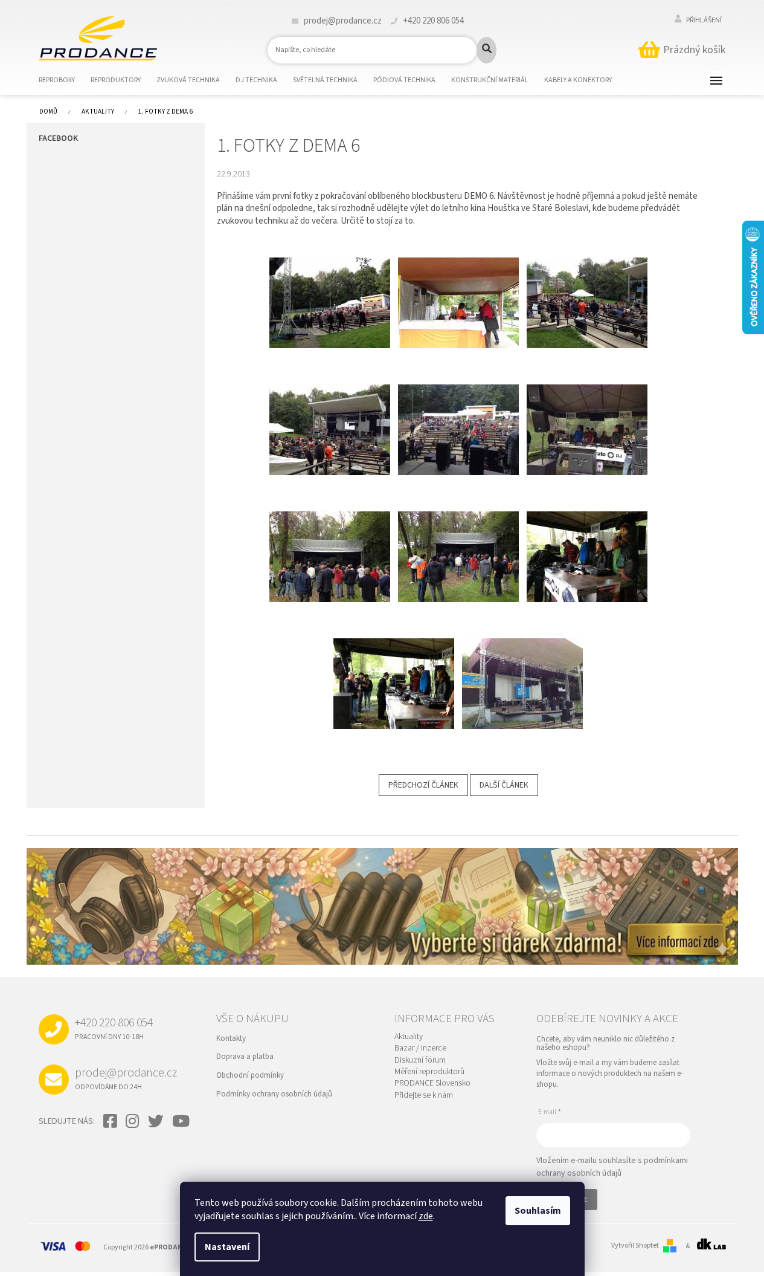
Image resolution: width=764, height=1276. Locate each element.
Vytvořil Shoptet (635, 1246)
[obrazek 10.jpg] (329, 414)
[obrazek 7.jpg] (329, 287)
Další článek (504, 785)
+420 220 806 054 (114, 1028)
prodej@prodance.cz (126, 1078)
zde (426, 1216)
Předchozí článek (423, 785)
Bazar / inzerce (420, 1048)
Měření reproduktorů (429, 1072)
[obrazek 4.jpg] (587, 541)
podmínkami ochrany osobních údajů (612, 1167)
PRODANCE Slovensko (432, 1083)
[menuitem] (64, 80)
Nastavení (227, 1247)
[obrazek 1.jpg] (587, 414)
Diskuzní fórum (420, 1060)
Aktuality (408, 1037)
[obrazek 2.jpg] (329, 541)
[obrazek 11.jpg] (458, 414)
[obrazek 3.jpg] (458, 541)
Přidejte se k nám (423, 1095)
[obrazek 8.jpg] (458, 287)
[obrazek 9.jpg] (587, 287)
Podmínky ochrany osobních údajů (274, 1094)
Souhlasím (538, 1210)
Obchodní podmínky (250, 1075)
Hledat (486, 50)
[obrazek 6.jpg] (522, 668)
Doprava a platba (245, 1056)
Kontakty (231, 1038)
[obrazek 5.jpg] (393, 668)
